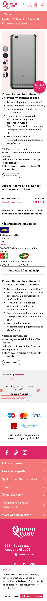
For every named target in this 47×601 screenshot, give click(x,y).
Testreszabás (11, 596)
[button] (24, 5)
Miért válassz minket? (16, 515)
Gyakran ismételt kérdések (19, 479)
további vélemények (14, 398)
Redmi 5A (33, 19)
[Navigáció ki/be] (42, 5)
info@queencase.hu (23, 554)
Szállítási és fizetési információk (15, 505)
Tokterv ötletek (12, 463)
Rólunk (6, 487)
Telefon (6, 19)
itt (37, 584)
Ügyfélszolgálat (12, 495)
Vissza (7, 13)
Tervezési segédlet (14, 471)
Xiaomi (19, 19)
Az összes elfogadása (32, 596)
